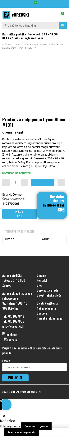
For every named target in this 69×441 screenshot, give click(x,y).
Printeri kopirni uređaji (43, 44)
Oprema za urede (47, 290)
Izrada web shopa (28, 391)
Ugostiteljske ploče (49, 295)
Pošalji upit (19, 214)
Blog (40, 285)
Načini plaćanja (46, 308)
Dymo (17, 194)
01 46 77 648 (10, 38)
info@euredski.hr (32, 38)
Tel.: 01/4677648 (13, 316)
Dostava (42, 313)
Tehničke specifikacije (19, 231)
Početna (6, 44)
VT (40, 391)
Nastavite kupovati (21, 432)
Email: (6, 361)
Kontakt (42, 280)
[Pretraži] (63, 25)
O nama (41, 275)
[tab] (34, 231)
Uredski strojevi (21, 44)
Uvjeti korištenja (47, 303)
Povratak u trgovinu (36, 426)
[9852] (6, 182)
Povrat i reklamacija (49, 318)
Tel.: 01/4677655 (13, 321)
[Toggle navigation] (64, 4)
